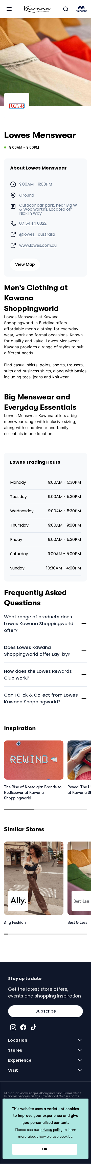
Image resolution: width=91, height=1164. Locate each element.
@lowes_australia (37, 234)
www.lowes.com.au (38, 245)
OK (44, 1149)
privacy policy (51, 1130)
